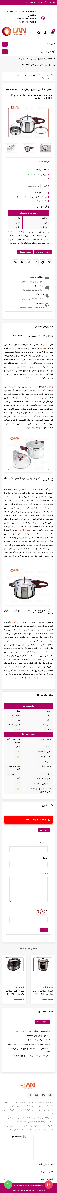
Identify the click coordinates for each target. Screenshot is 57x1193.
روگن (38, 200)
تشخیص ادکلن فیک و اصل (38, 1039)
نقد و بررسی (48, 74)
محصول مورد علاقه (43, 252)
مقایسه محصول (25, 252)
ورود (50, 2)
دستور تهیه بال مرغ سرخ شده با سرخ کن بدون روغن (28, 1044)
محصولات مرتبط (46, 77)
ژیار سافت (16, 1190)
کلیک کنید (34, 192)
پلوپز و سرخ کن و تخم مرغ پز (32, 58)
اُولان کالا (18, 1185)
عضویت (41, 2)
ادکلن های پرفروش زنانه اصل (37, 1035)
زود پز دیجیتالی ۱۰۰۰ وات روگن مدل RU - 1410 (43, 992)
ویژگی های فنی (35, 74)
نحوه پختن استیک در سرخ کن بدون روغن (32, 1031)
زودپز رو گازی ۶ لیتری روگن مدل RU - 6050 (38, 64)
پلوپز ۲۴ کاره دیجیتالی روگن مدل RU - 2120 (15, 992)
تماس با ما (29, 2)
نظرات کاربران (22, 74)
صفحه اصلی (50, 58)
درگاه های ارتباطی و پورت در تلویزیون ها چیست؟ (29, 1055)
